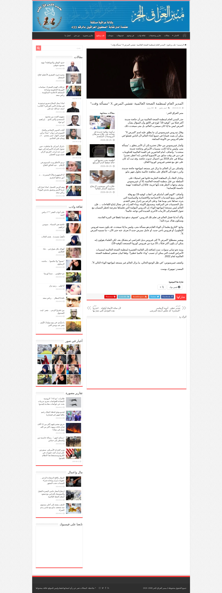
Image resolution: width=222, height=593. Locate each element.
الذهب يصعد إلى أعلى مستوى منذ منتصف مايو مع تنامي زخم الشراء (52, 507)
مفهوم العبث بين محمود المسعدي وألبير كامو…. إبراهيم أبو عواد (51, 119)
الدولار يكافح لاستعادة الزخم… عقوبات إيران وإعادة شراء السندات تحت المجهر (52, 480)
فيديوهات (120, 35)
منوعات (110, 35)
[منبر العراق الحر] (111, 16)
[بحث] (38, 48)
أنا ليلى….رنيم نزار (56, 286)
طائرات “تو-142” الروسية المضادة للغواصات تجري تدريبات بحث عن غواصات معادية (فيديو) (51, 401)
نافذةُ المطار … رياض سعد (53, 298)
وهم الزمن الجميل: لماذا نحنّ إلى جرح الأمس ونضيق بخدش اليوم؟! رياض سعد (50, 190)
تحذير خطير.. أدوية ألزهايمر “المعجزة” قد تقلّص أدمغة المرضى (165, 308)
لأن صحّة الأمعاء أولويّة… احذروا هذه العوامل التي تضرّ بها (107, 308)
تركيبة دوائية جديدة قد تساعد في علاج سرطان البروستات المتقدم (103, 134)
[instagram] (99, 588)
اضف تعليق (163, 108)
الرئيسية (184, 35)
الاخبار (176, 35)
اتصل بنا (68, 35)
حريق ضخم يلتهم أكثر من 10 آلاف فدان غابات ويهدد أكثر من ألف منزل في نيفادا (50, 427)
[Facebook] (105, 588)
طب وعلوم (100, 35)
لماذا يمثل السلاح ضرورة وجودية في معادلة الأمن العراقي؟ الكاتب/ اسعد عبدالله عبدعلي (50, 106)
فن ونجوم (130, 35)
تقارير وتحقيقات (155, 35)
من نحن (77, 35)
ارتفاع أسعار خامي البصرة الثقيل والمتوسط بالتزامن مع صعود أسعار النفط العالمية (51, 494)
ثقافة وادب (141, 35)
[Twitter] (102, 588)
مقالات (166, 35)
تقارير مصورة (88, 35)
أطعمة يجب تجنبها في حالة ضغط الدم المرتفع (104, 161)
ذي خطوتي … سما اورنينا (54, 273)
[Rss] (108, 588)
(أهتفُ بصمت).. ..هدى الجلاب (52, 237)
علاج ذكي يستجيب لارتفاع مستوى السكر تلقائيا (102, 187)
